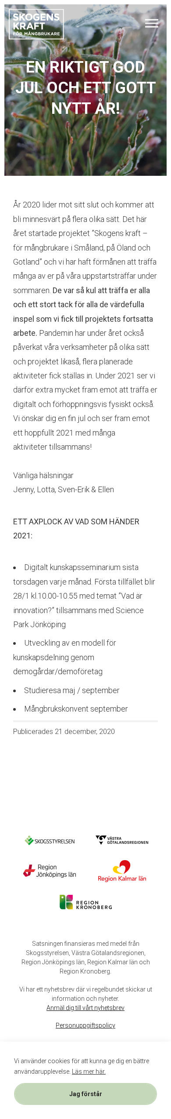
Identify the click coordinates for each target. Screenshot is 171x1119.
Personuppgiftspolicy (85, 1025)
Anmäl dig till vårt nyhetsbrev (85, 1007)
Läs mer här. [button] (89, 1071)
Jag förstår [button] (85, 1093)
